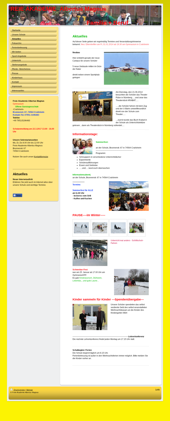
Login (157, 389)
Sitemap (29, 390)
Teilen (19, 195)
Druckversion (19, 390)
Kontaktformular (41, 157)
